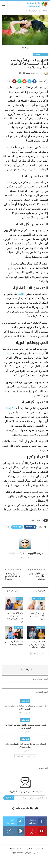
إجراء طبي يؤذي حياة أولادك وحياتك (37, 576)
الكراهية (10, 407)
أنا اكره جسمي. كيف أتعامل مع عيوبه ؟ (12, 576)
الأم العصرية (40, 627)
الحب (32, 520)
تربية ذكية (19, 598)
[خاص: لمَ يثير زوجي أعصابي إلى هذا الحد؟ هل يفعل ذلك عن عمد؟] (14, 603)
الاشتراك (9, 797)
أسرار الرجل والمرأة (40, 54)
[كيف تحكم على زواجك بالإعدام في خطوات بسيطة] (36, 632)
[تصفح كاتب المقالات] (45, 73)
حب (10, 353)
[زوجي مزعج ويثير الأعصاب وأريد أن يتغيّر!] (36, 603)
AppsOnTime (17, 853)
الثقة (21, 293)
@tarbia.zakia (20, 808)
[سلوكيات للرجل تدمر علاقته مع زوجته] (14, 632)
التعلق (39, 520)
